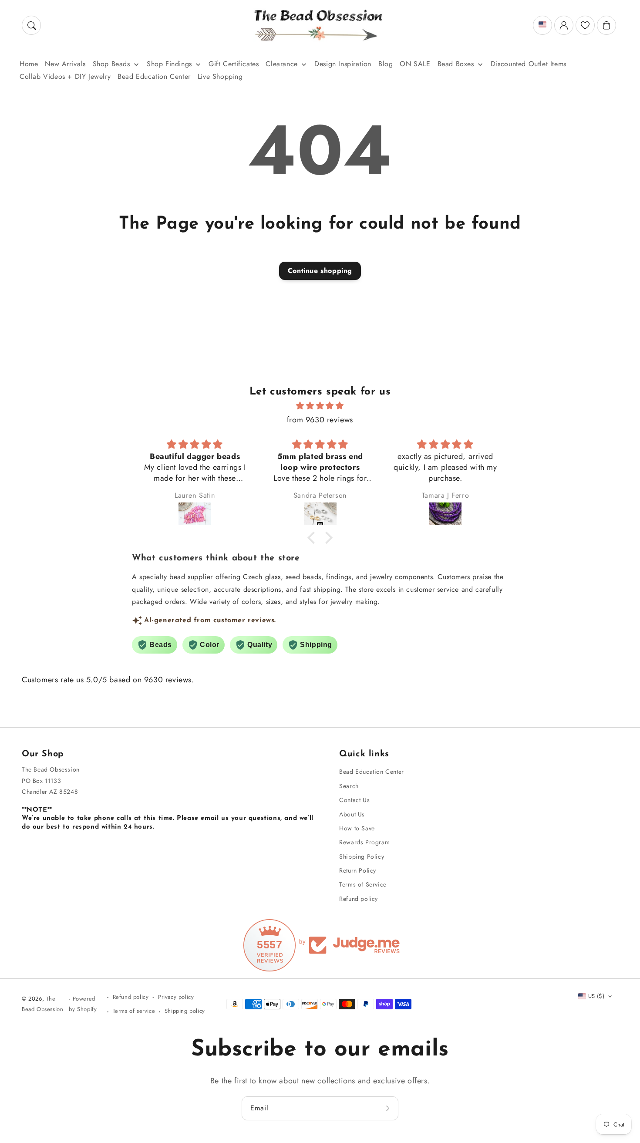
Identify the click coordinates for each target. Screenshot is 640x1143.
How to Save (357, 828)
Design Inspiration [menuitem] (342, 64)
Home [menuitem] (29, 64)
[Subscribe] (388, 1108)
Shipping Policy (361, 856)
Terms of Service (363, 884)
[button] (31, 25)
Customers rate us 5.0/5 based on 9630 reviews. (108, 679)
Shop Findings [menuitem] (169, 64)
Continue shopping (320, 271)
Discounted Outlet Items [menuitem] (528, 64)
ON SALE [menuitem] (415, 64)
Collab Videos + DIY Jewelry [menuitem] (65, 76)
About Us (352, 814)
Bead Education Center (371, 771)
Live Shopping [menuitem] (220, 76)
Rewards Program (364, 842)
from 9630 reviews (320, 419)
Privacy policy (176, 997)
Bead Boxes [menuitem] (456, 64)
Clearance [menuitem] (281, 64)
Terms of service (134, 1011)
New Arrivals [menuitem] (65, 64)
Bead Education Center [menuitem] (154, 76)
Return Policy (357, 870)
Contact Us (354, 800)
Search (349, 786)
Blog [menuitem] (385, 64)
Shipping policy (185, 1011)
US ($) (596, 996)
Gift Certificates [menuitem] (234, 64)
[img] (320, 406)
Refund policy (358, 898)
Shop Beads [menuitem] (111, 64)
